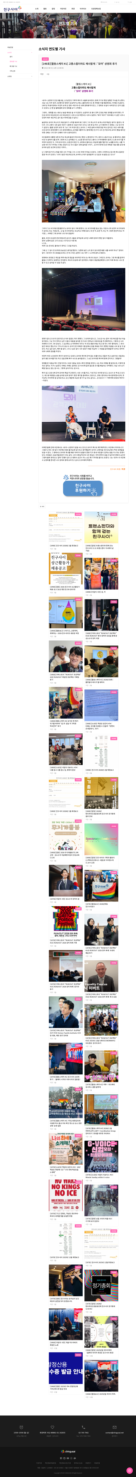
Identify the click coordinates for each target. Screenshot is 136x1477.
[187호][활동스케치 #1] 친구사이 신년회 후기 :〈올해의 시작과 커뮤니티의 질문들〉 (65, 1078)
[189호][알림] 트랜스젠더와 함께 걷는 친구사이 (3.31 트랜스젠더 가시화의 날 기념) (100, 548)
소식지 (69, 29)
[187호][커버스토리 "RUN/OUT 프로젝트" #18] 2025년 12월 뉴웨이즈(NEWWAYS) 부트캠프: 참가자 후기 (101, 1040)
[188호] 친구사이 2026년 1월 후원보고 (64, 811)
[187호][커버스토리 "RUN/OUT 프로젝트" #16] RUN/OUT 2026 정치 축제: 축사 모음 (101, 995)
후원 (73, 8)
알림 (53, 8)
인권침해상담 (96, 8)
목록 (42, 507)
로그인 (117, 2)
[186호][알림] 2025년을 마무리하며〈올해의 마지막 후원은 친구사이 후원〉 (100, 1351)
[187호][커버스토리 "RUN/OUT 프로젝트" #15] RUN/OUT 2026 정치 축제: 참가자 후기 (65, 986)
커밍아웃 (63, 8)
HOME (57, 29)
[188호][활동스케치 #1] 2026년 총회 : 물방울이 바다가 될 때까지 (99, 680)
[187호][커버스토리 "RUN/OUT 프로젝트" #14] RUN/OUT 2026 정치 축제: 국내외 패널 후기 (101, 950)
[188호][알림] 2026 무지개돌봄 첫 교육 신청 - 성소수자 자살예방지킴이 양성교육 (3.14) (64, 855)
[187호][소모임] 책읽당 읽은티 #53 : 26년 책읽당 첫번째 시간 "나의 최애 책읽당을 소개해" (65, 1169)
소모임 (19, 76)
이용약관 (39, 1463)
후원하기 (88, 1463)
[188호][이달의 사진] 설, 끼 (96, 592)
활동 (45, 8)
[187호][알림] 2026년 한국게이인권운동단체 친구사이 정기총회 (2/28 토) (100, 1306)
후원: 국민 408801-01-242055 (11, 2)
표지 (11, 57)
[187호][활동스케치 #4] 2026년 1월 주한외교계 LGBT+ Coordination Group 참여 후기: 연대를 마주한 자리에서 (101, 1131)
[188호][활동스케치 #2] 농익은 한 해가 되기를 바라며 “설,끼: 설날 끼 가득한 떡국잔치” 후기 (64, 723)
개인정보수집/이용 (65, 1463)
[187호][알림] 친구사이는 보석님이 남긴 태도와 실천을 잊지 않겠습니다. (64, 1299)
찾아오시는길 (78, 1463)
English (104, 2)
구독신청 (12, 71)
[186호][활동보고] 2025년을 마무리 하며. (101, 1394)
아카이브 (83, 8)
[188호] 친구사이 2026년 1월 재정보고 (100, 770)
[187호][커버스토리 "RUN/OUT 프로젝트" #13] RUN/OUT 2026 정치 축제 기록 (65, 941)
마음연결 (10, 47)
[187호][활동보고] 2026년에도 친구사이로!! (97, 905)
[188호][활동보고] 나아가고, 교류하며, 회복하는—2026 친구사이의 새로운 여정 (64, 631)
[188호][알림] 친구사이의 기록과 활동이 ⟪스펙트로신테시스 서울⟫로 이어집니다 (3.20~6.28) (100, 860)
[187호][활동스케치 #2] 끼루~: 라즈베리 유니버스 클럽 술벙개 (100, 1085)
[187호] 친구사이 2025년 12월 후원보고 (100, 1262)
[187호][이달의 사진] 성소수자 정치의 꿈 (64, 899)
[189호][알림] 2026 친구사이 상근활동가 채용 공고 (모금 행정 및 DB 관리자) (65, 588)
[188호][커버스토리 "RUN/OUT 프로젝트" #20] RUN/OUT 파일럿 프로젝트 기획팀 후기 (65, 677)
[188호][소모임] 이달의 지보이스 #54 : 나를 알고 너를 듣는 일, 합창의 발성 (64, 768)
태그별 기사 (13, 66)
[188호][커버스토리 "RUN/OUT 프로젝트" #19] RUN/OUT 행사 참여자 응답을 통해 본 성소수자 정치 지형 (101, 636)
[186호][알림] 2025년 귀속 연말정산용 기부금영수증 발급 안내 (64, 1387)
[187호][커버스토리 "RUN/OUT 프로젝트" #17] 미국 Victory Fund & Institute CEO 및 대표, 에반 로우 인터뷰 (65, 1033)
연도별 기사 (77, 29)
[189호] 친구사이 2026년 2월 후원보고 (64, 545)
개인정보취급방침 (50, 1463)
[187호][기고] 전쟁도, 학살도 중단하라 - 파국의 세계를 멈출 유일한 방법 (64, 1214)
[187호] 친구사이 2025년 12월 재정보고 (64, 1257)
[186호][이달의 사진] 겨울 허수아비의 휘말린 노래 (63, 1343)
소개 (36, 8)
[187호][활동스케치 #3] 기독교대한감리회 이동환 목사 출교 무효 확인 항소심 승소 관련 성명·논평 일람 (66, 1123)
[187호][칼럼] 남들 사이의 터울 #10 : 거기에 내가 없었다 (99, 1219)
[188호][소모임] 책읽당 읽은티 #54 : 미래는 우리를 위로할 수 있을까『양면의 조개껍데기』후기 (100, 726)
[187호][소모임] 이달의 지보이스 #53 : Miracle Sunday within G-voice (100, 1176)
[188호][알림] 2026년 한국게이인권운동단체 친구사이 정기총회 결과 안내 (100, 813)
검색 (130, 2)
